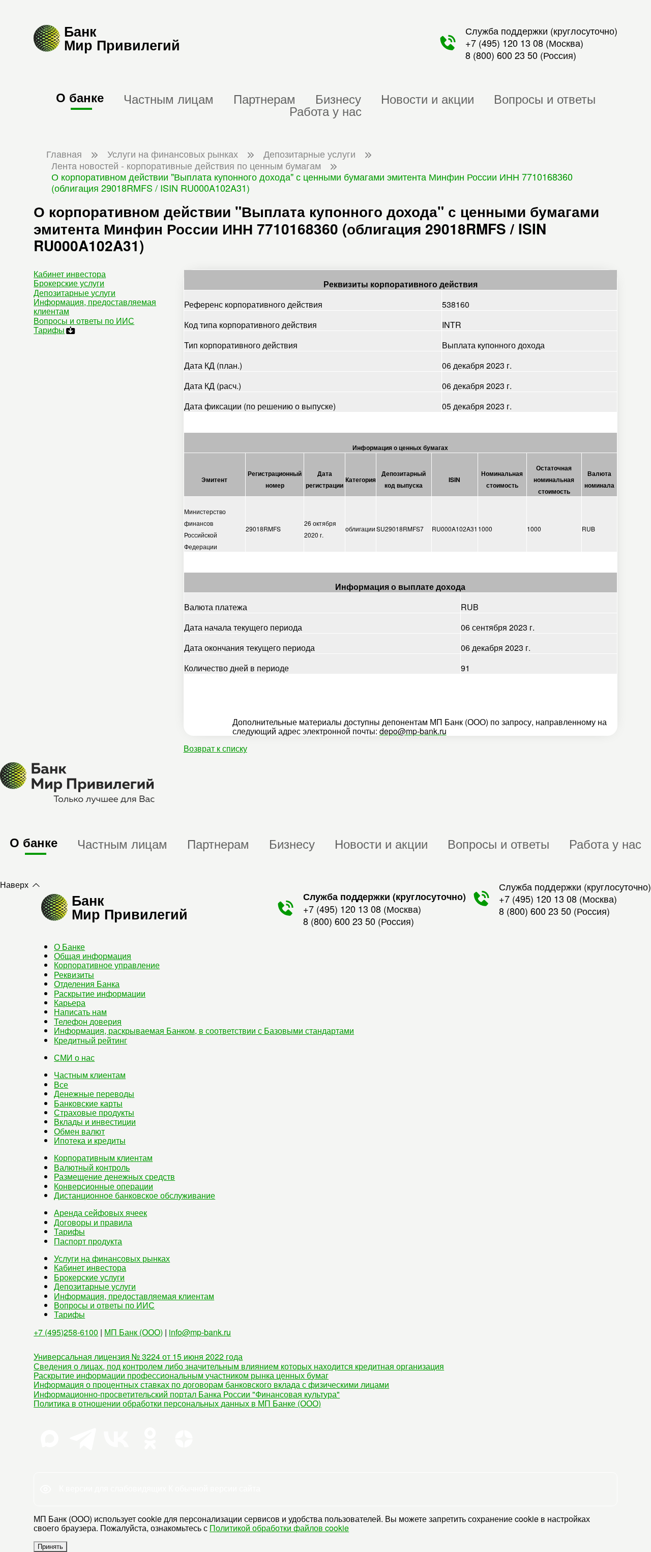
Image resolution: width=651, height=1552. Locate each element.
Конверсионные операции (103, 1186)
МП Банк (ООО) (133, 1332)
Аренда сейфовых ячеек (100, 1212)
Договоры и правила (93, 1222)
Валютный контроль (92, 1167)
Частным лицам (169, 98)
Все (61, 1084)
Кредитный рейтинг (90, 1040)
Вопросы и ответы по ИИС (84, 320)
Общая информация (92, 956)
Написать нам (80, 1012)
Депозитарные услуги (74, 293)
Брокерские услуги (69, 283)
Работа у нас (325, 111)
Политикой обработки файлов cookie (279, 1528)
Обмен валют (79, 1131)
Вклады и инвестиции (95, 1121)
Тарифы (49, 330)
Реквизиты (74, 974)
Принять (50, 1546)
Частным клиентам (90, 1075)
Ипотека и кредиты (90, 1140)
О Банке (69, 946)
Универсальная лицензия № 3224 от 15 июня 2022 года (138, 1356)
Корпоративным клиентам (103, 1157)
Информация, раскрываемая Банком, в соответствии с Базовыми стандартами (204, 1030)
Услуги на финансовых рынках (112, 1258)
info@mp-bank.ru (200, 1332)
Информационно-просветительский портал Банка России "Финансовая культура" (187, 1394)
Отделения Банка (87, 984)
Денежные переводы (94, 1093)
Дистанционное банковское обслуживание (134, 1195)
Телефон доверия (88, 1021)
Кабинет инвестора (70, 274)
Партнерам (264, 98)
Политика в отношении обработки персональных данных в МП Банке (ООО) (177, 1403)
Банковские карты (88, 1103)
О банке (80, 97)
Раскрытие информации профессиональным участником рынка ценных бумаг (181, 1375)
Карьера (69, 1002)
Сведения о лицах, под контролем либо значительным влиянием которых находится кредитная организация (239, 1366)
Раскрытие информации (99, 993)
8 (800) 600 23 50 (501, 55)
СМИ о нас (74, 1057)
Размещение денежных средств (114, 1176)
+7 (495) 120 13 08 (504, 42)
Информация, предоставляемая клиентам (95, 306)
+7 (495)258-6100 (66, 1332)
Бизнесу (338, 98)
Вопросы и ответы (545, 98)
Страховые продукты (94, 1112)
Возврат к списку (215, 748)
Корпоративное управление (107, 965)
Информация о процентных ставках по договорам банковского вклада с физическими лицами (211, 1384)
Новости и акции (427, 98)
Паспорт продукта (88, 1241)
